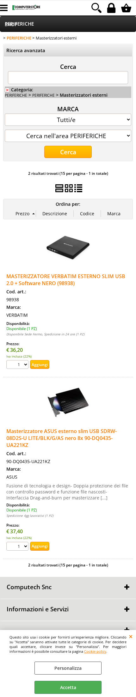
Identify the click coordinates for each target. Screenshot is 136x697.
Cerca (68, 66)
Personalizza (68, 668)
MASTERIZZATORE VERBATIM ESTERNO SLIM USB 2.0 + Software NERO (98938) (65, 280)
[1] (18, 365)
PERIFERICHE (19, 24)
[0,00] (127, 7)
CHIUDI (131, 636)
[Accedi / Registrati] (112, 7)
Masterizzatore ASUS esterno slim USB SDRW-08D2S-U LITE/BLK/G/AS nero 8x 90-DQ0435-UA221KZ (61, 438)
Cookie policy (95, 651)
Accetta (68, 687)
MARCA (68, 109)
